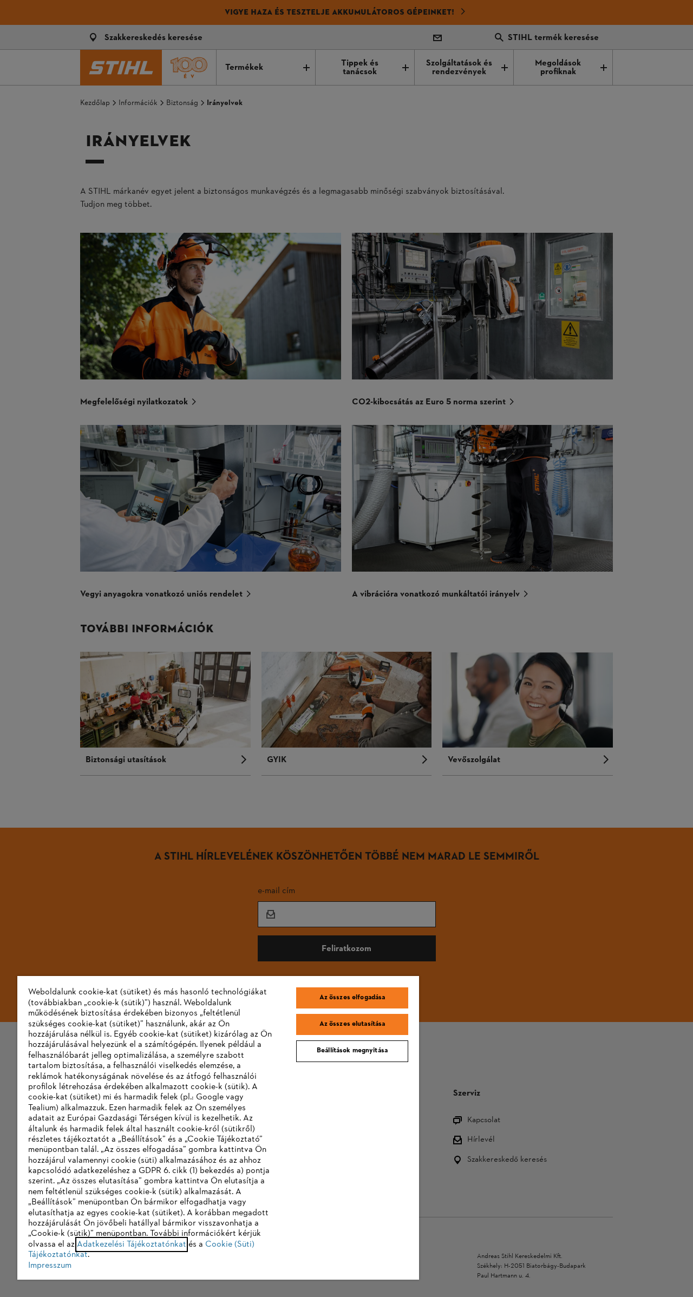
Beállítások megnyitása (352, 1051)
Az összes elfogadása (352, 998)
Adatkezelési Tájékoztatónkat (131, 1244)
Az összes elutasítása (352, 1024)
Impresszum (49, 1266)
